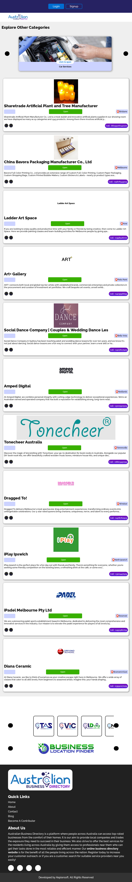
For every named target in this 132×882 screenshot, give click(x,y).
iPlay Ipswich (16, 554)
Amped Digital (17, 386)
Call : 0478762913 (118, 518)
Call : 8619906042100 (116, 126)
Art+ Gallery (15, 274)
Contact (13, 811)
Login (56, 6)
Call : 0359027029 (118, 686)
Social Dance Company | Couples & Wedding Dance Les (56, 330)
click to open (65, 62)
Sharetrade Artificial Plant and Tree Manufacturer (51, 106)
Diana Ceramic (17, 666)
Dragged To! (15, 498)
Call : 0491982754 (118, 630)
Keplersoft (62, 877)
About (12, 806)
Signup (74, 6)
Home (11, 802)
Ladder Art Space (20, 218)
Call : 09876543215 (118, 182)
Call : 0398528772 (118, 238)
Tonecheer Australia (23, 442)
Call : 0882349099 (118, 462)
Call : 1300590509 (118, 406)
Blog (11, 816)
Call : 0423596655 (118, 294)
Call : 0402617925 (118, 350)
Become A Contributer (21, 820)
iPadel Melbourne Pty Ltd (28, 610)
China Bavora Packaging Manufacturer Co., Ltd (48, 162)
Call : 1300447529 (118, 574)
